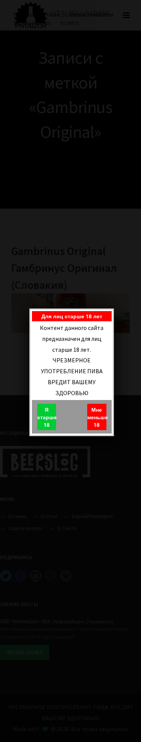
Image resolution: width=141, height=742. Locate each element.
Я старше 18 (46, 417)
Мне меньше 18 (96, 417)
